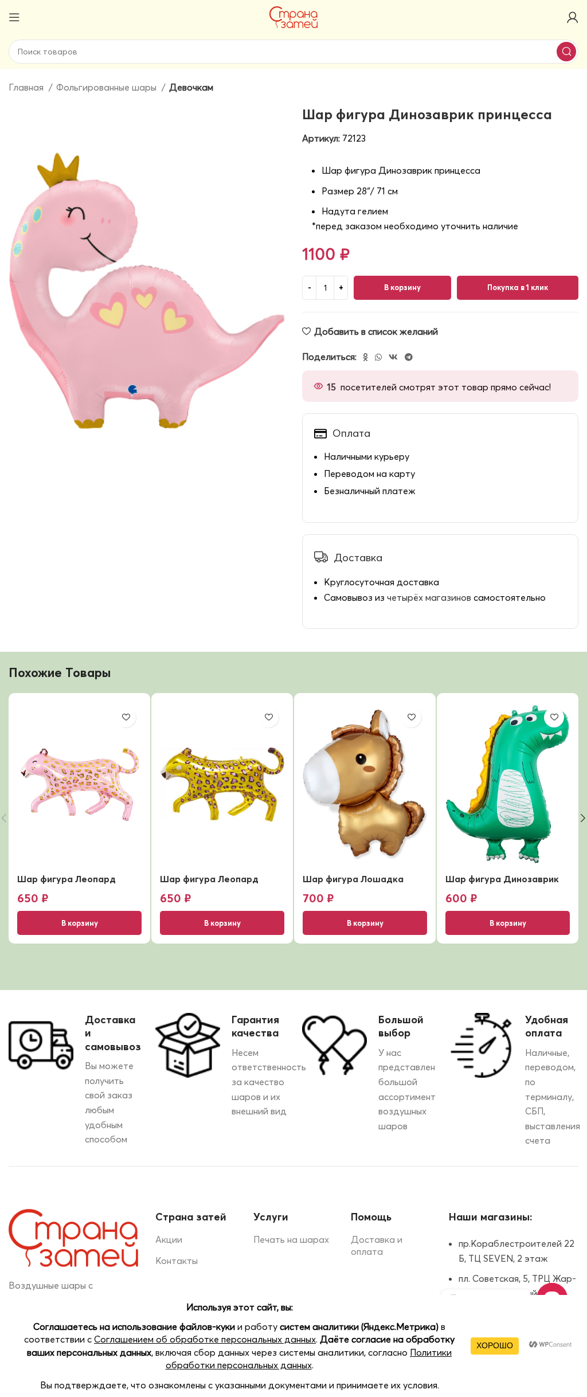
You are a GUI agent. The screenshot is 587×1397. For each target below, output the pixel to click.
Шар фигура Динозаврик (502, 879)
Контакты (176, 1260)
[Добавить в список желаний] (126, 717)
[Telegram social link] (408, 357)
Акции (168, 1239)
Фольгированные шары (107, 87)
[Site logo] (293, 16)
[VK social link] (393, 357)
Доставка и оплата (376, 1245)
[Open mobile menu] (14, 17)
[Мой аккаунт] (572, 17)
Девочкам (191, 87)
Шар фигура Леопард (66, 879)
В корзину (402, 287)
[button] (79, 923)
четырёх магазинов (429, 597)
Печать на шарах (291, 1239)
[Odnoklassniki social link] (365, 357)
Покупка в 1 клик (517, 287)
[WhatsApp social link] (378, 357)
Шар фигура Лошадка (353, 879)
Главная (27, 87)
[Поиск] (566, 51)
